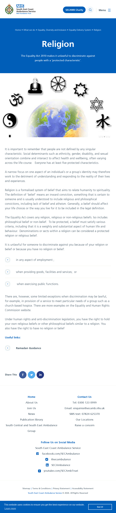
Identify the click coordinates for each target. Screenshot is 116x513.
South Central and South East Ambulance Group (31, 428)
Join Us (31, 408)
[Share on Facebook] (22, 374)
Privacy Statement (61, 489)
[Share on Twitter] (31, 374)
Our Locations (84, 420)
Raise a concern (84, 425)
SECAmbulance (60, 465)
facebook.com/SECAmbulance (61, 454)
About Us (31, 402)
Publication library (31, 420)
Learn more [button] (10, 508)
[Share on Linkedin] (40, 374)
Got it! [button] (100, 507)
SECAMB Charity (74, 10)
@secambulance (61, 459)
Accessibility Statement (83, 489)
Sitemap (26, 489)
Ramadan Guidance (28, 348)
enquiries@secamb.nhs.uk (89, 408)
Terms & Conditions (41, 489)
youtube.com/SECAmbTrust (61, 471)
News (31, 414)
